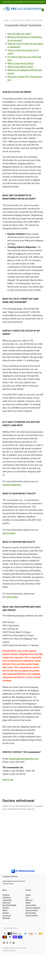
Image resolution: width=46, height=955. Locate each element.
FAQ (27, 897)
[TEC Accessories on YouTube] (14, 943)
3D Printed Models (9, 905)
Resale (28, 903)
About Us (29, 900)
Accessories (7, 900)
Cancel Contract (32, 915)
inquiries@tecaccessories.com (24, 758)
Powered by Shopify (9, 950)
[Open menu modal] (3, 9)
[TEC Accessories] (23, 9)
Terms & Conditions (33, 908)
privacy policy (8, 533)
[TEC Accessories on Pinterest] (7, 943)
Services (5, 913)
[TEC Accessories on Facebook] (4, 943)
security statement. (11, 484)
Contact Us (6, 915)
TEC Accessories (20, 948)
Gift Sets (5, 908)
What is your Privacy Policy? (20, 63)
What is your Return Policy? (20, 66)
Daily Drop (6, 903)
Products (5, 895)
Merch (4, 910)
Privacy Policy (31, 905)
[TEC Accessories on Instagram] (10, 943)
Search (28, 895)
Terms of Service (32, 910)
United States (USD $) (10, 928)
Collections (6, 897)
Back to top (7, 779)
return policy (12, 597)
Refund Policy (31, 913)
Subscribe (6, 918)
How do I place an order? (19, 33)
